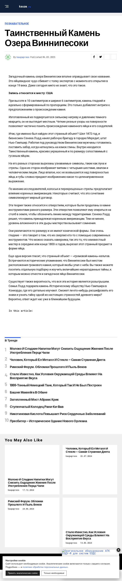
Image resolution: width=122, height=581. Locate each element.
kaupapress (23, 57)
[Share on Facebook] (94, 57)
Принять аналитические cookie (22, 573)
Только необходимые (54, 573)
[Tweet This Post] (100, 57)
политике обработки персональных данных (45, 567)
